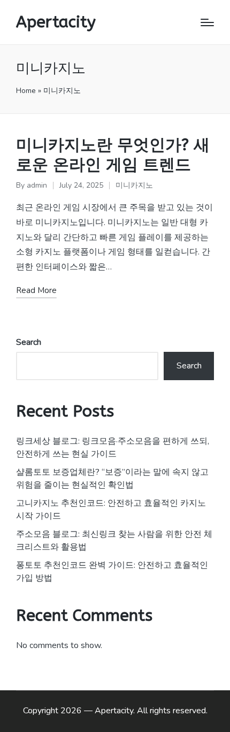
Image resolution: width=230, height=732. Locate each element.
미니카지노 (134, 185)
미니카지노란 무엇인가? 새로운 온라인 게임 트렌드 (113, 155)
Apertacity (56, 22)
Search (28, 342)
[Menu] (207, 22)
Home (26, 91)
